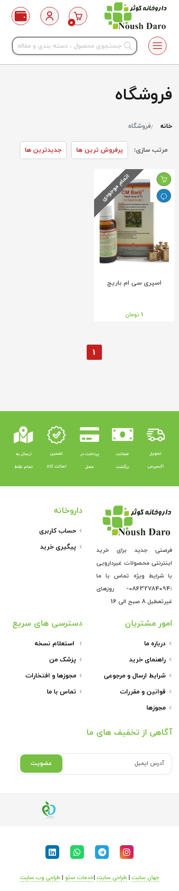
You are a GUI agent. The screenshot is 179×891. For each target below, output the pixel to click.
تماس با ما (61, 692)
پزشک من (62, 659)
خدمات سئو (79, 877)
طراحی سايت (112, 877)
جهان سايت (145, 877)
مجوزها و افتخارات (50, 675)
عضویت (41, 763)
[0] (78, 16)
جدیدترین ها (43, 150)
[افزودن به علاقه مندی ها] (164, 179)
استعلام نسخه (55, 643)
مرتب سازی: (151, 150)
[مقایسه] (164, 196)
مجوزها (156, 708)
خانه (166, 126)
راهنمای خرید (147, 659)
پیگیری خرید (58, 547)
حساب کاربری (57, 531)
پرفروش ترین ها (99, 150)
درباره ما (155, 643)
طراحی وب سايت (40, 877)
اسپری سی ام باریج (134, 283)
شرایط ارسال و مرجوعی (135, 675)
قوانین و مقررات (143, 692)
